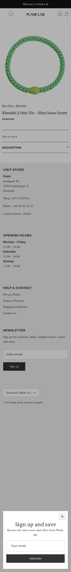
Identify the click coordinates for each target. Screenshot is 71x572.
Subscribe (36, 558)
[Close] (62, 516)
